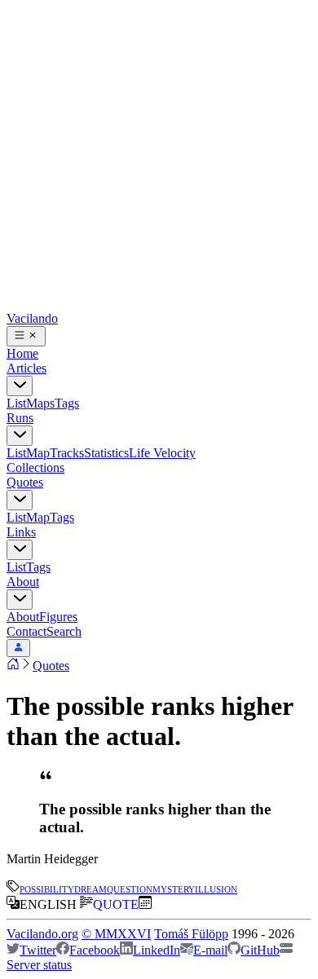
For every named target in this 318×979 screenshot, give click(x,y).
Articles (26, 368)
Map (38, 453)
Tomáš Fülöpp (191, 934)
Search (64, 631)
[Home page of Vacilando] (13, 666)
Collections (35, 467)
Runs (20, 418)
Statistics (106, 453)
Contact (26, 631)
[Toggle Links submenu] (20, 550)
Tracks (67, 453)
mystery (173, 888)
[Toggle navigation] (26, 336)
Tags (67, 403)
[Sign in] (18, 648)
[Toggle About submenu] (20, 599)
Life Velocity (162, 453)
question (129, 888)
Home (22, 353)
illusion (216, 888)
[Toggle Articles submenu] (20, 386)
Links (21, 532)
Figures (58, 617)
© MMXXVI (116, 934)
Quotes (25, 482)
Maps (40, 403)
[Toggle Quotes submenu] (20, 500)
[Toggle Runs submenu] (20, 436)
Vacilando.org (42, 934)
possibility (47, 888)
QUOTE (116, 904)
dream (90, 888)
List (16, 403)
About (23, 582)
